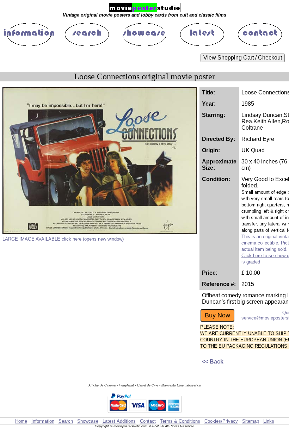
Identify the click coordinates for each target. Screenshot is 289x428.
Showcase (87, 421)
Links (268, 421)
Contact (148, 421)
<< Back (212, 362)
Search (66, 421)
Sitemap (250, 421)
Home (21, 421)
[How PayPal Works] (144, 414)
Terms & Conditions (180, 421)
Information (42, 421)
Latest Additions (119, 421)
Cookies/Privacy (221, 421)
